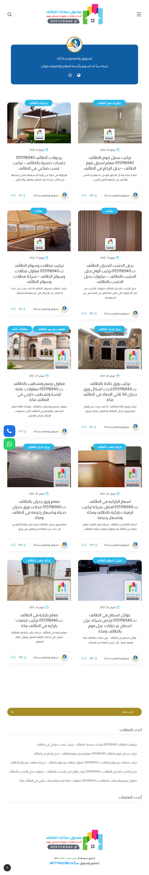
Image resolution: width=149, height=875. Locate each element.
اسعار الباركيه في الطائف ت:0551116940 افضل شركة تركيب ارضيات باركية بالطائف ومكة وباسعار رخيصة (110, 509)
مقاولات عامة (20, 329)
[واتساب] (70, 75)
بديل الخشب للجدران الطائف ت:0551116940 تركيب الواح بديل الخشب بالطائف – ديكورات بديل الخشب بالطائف (110, 273)
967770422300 (59, 863)
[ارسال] (12, 712)
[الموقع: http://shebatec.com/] (78, 75)
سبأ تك (74, 863)
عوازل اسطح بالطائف (109, 560)
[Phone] (9, 431)
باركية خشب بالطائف (109, 447)
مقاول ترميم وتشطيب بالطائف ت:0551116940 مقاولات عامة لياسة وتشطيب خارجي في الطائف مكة (39, 391)
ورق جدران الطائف (109, 329)
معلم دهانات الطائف (67, 858)
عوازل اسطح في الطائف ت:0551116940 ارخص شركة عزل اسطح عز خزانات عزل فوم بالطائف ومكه (110, 623)
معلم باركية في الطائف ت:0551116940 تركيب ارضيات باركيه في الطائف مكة (39, 620)
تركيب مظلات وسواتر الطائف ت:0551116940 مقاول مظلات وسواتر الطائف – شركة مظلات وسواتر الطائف (39, 273)
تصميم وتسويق (89, 863)
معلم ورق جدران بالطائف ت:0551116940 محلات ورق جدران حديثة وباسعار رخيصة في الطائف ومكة (39, 509)
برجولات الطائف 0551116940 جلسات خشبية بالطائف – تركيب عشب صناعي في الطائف (39, 163)
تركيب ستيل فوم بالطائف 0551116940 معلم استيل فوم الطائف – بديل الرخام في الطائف (110, 163)
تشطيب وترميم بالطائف (51, 329)
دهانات (39, 211)
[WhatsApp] (9, 444)
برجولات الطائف (38, 103)
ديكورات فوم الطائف (109, 103)
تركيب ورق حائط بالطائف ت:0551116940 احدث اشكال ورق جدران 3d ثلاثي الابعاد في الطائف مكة (110, 391)
